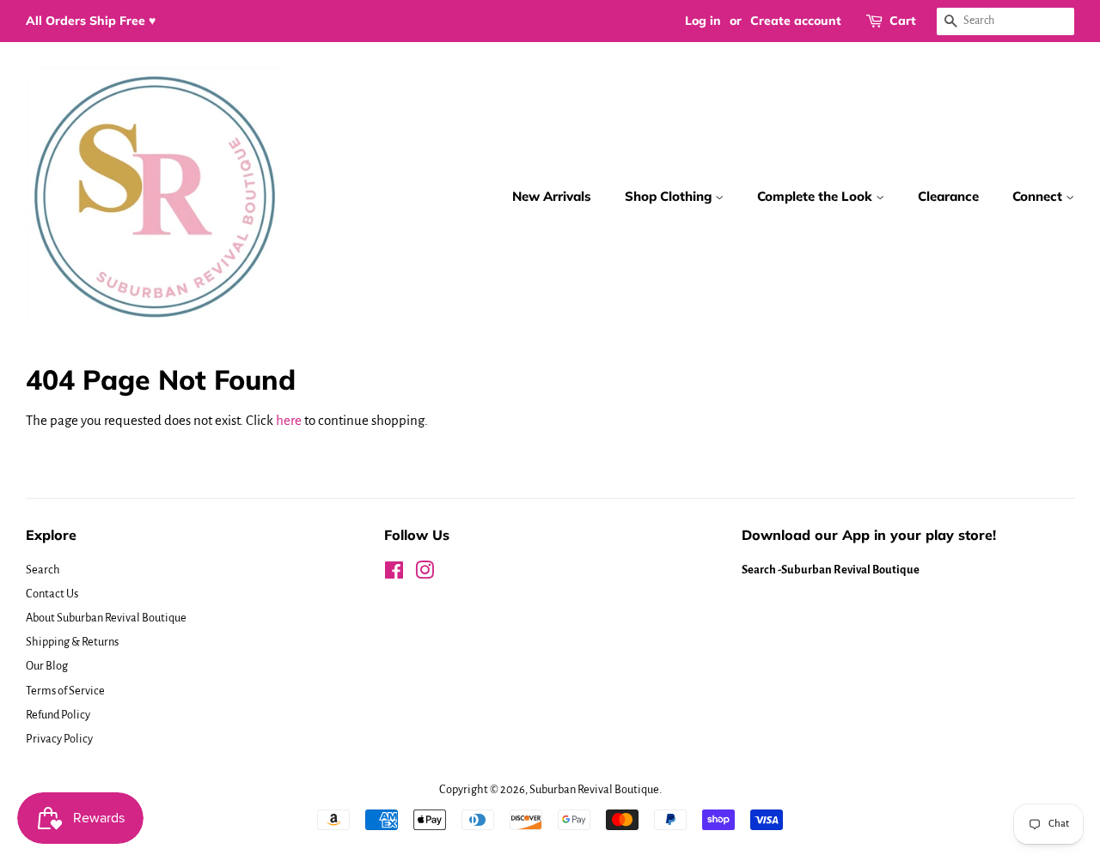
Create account (795, 20)
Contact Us (52, 593)
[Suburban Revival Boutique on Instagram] (424, 573)
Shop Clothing (670, 196)
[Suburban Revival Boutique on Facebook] (394, 573)
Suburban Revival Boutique (594, 789)
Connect (1039, 196)
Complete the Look (816, 196)
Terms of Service (65, 690)
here (289, 420)
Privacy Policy (59, 738)
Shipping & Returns (72, 641)
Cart (902, 20)
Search (43, 569)
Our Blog (47, 665)
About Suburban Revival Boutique (106, 617)
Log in (703, 20)
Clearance (948, 196)
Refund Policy (58, 714)
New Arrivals (551, 196)
